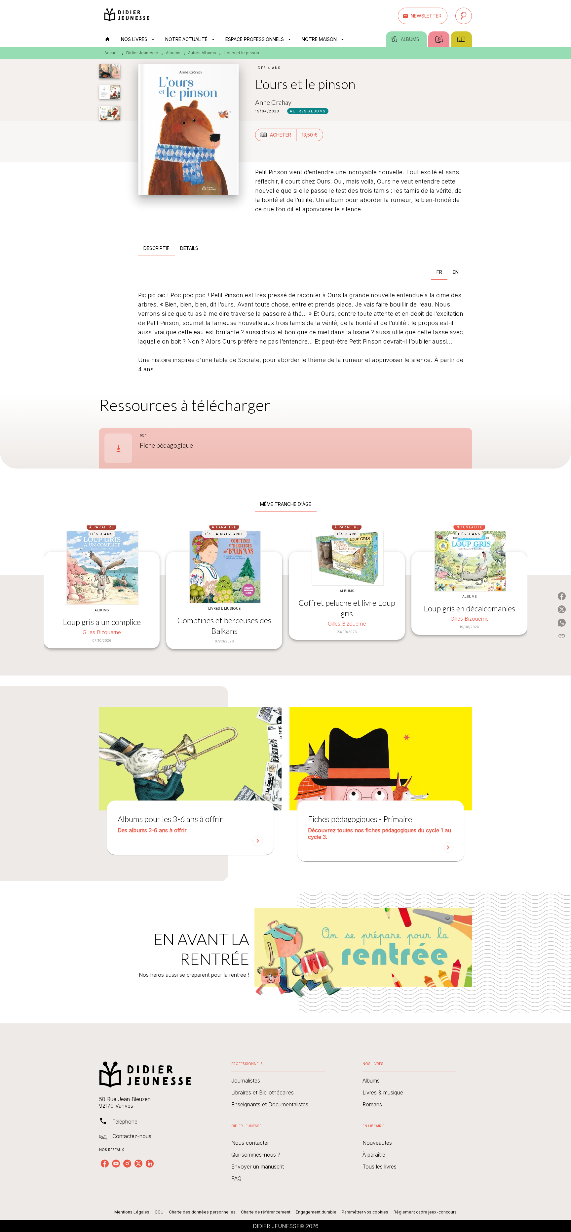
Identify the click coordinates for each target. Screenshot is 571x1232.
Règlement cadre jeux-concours (425, 1212)
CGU (159, 1212)
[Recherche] (463, 16)
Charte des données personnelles (202, 1212)
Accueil (111, 52)
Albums (173, 52)
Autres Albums (202, 52)
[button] (422, 16)
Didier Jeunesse (142, 52)
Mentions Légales (131, 1212)
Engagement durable (316, 1212)
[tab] (107, 39)
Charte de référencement (265, 1212)
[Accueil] (127, 15)
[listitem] (104, 1163)
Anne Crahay (273, 102)
